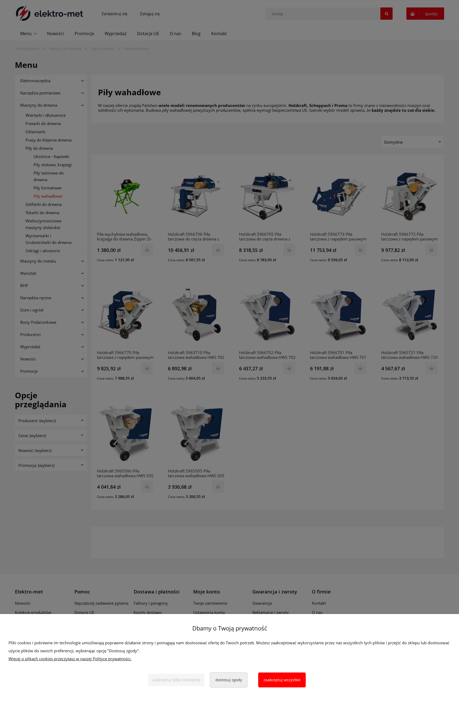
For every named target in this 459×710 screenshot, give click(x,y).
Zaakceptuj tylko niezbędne (176, 679)
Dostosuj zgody (228, 679)
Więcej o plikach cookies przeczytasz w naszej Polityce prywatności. (69, 658)
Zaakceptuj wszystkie (282, 679)
